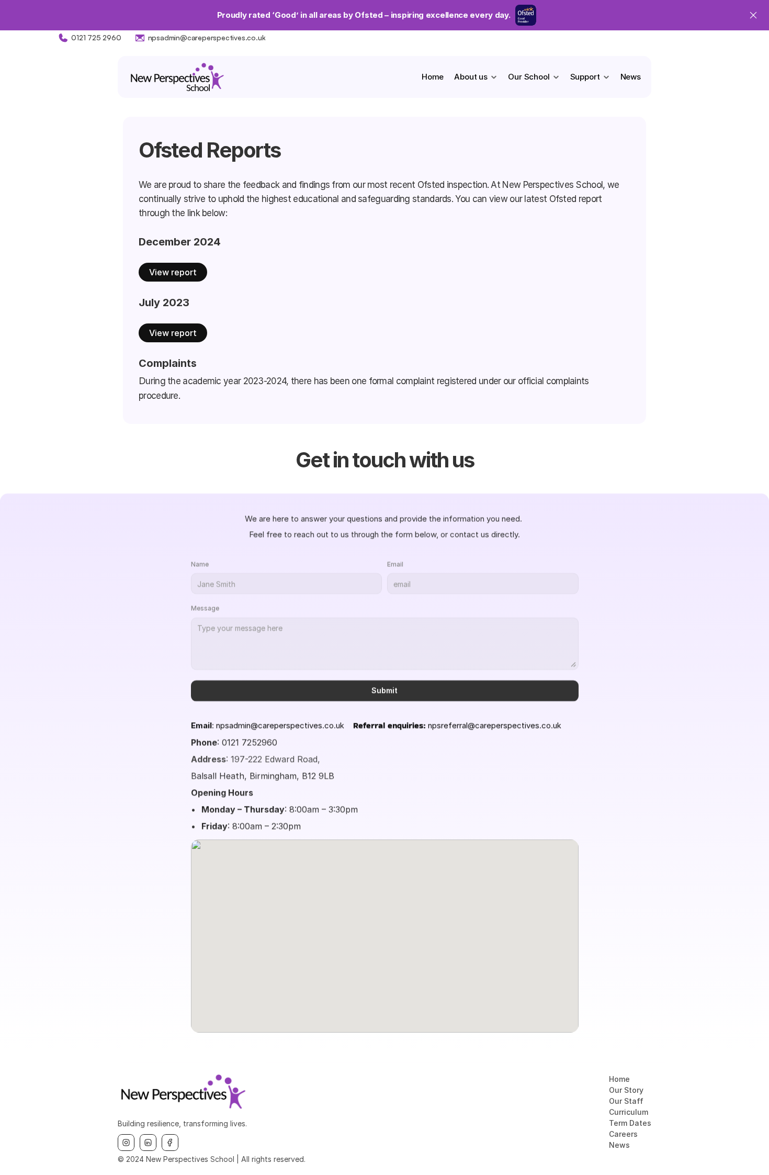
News (630, 77)
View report (173, 272)
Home (433, 77)
